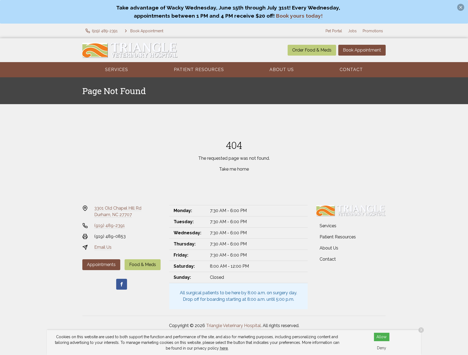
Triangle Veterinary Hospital (233, 325)
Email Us (103, 247)
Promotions (373, 31)
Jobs (352, 31)
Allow (381, 337)
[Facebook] (121, 284)
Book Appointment (362, 50)
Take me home (234, 169)
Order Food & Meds (312, 50)
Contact (351, 69)
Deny (381, 348)
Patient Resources (199, 69)
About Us (281, 69)
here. (224, 348)
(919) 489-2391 (109, 225)
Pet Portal (334, 31)
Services (116, 69)
